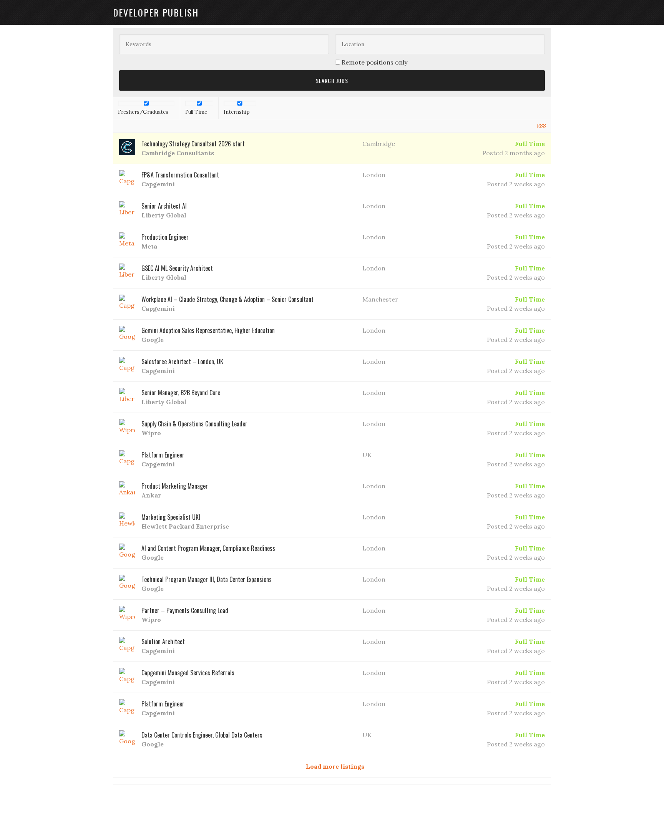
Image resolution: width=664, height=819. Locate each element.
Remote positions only (374, 62)
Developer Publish (156, 12)
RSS (541, 126)
